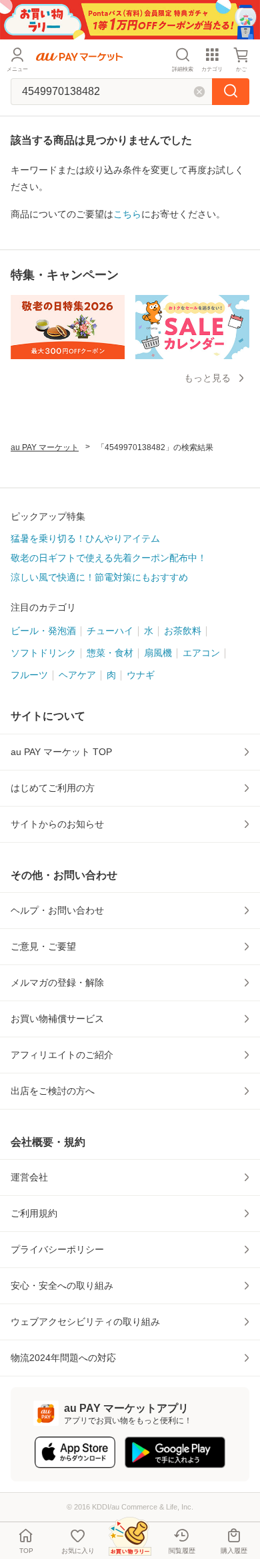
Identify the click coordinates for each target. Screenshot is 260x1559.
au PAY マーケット (45, 447)
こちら (127, 214)
